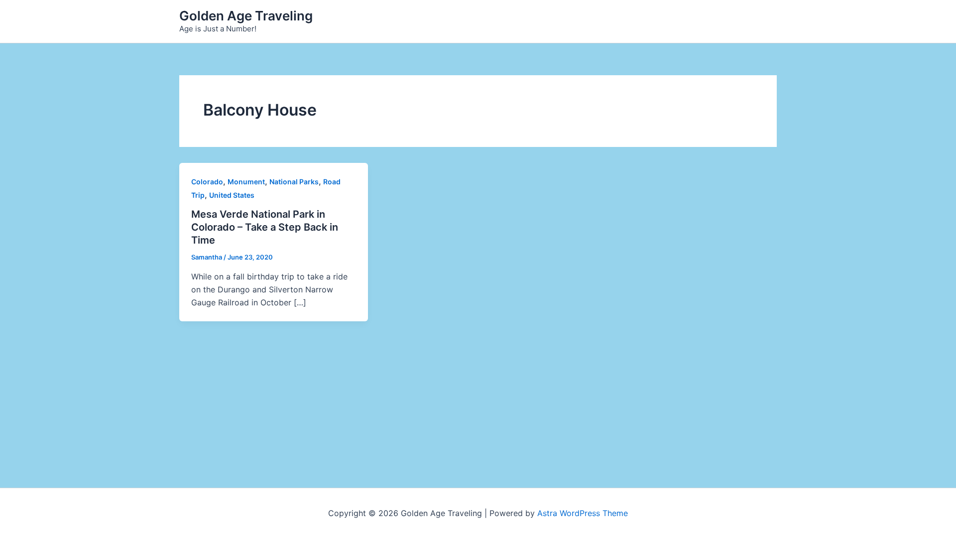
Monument (246, 181)
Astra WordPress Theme (582, 513)
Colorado (207, 181)
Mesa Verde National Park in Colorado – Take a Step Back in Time (264, 227)
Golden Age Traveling (246, 15)
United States (231, 195)
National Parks (294, 181)
